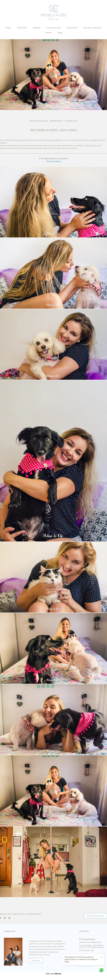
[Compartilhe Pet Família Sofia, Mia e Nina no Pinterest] (9, 918)
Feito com (53, 974)
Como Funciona (54, 28)
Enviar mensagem (88, 939)
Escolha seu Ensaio (92, 28)
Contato (48, 32)
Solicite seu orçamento (95, 916)
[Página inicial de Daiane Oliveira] (53, 12)
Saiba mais (36, 960)
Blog (60, 32)
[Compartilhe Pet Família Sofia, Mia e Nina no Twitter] (5, 918)
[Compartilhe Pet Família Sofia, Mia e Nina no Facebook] (0, 918)
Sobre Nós (22, 28)
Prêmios (36, 28)
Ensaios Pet (72, 28)
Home (8, 28)
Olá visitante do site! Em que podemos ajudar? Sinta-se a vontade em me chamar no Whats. (81, 959)
